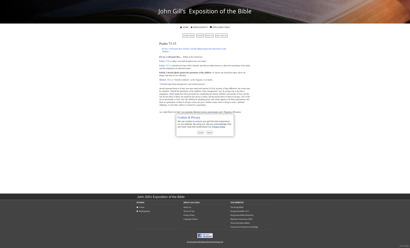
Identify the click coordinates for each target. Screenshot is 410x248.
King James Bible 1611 (239, 211)
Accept (200, 132)
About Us (187, 207)
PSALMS (200, 36)
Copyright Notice (190, 219)
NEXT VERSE (220, 36)
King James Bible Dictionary (242, 215)
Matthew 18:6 (165, 79)
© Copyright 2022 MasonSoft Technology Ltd (205, 242)
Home (185, 27)
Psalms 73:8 (164, 61)
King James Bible (221, 27)
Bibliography (200, 27)
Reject (209, 132)
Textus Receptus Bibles (240, 223)
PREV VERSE (189, 36)
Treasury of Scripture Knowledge (244, 227)
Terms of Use (188, 211)
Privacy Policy (189, 215)
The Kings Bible (236, 207)
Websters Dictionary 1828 (241, 219)
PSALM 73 (209, 36)
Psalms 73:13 (164, 65)
